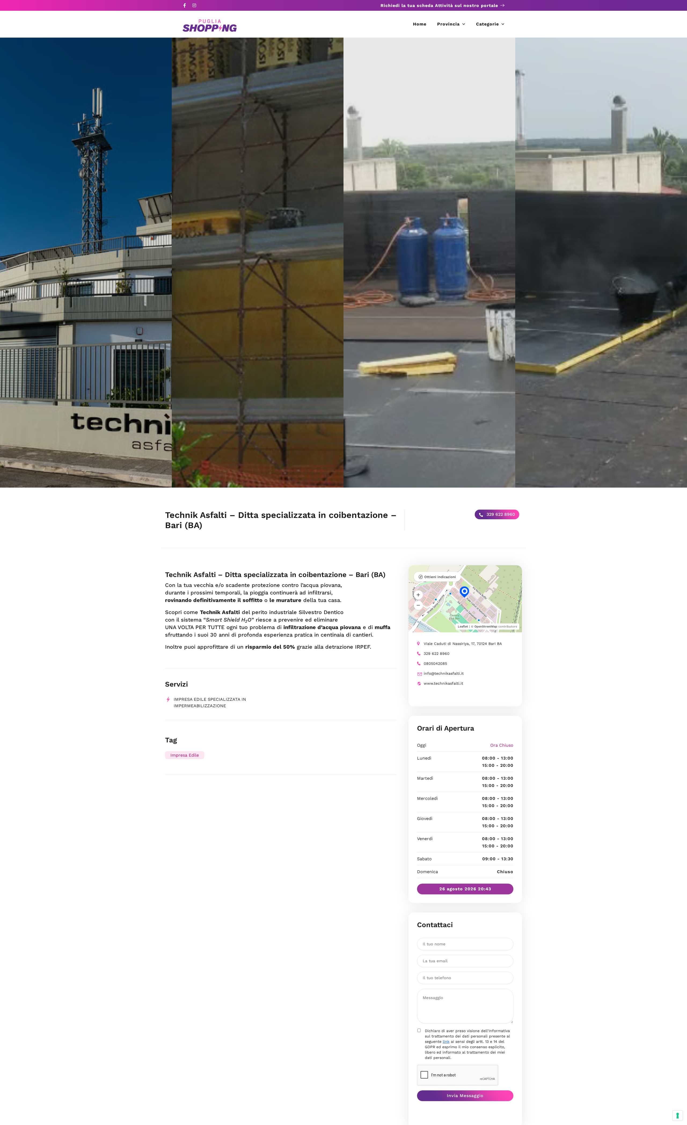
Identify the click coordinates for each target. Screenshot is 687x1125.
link (446, 1041)
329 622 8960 (500, 514)
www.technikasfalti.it (443, 683)
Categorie (487, 24)
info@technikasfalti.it (444, 673)
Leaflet (463, 626)
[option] (86, 263)
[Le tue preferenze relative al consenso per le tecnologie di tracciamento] (678, 1116)
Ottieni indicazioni (440, 577)
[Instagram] (194, 5)
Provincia (448, 24)
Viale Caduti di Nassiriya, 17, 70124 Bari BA (463, 643)
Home (419, 24)
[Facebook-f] (184, 5)
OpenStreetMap (485, 626)
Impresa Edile (184, 755)
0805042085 (435, 663)
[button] (418, 595)
